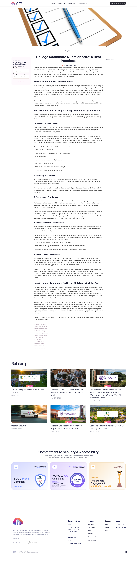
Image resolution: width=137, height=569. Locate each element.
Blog (89, 530)
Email (15, 68)
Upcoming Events (19, 426)
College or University (19, 74)
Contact (90, 533)
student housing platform (55, 76)
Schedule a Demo (93, 536)
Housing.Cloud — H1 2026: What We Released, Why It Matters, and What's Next (67, 392)
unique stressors (63, 67)
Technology (91, 527)
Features (91, 524)
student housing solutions (90, 296)
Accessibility (92, 540)
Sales (106, 524)
